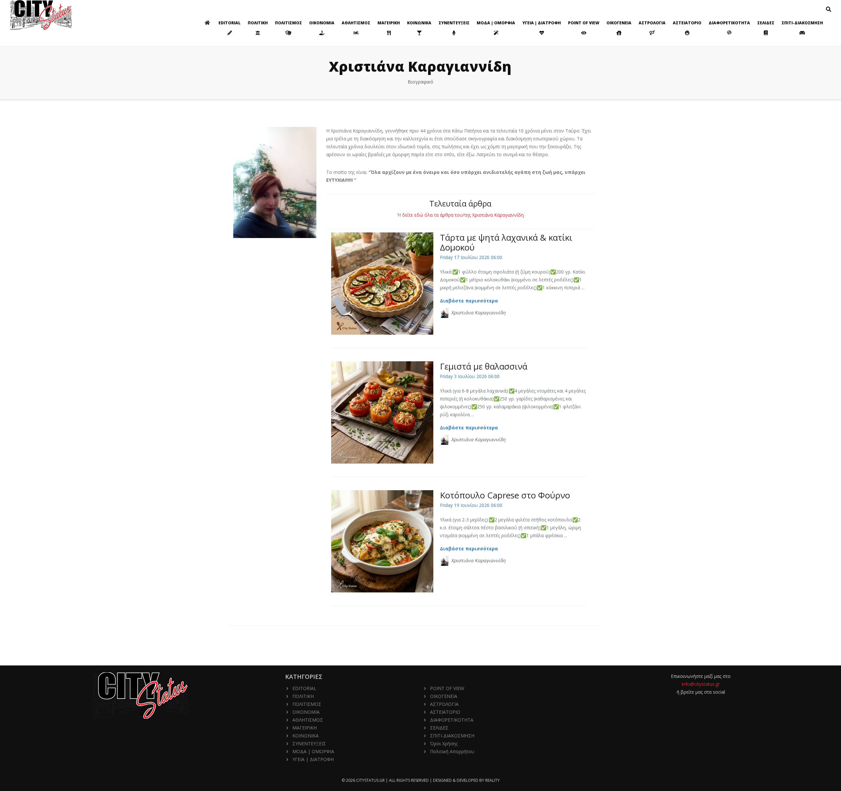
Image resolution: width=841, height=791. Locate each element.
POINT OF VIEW (583, 23)
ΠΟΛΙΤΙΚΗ (258, 23)
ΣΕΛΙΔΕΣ (765, 23)
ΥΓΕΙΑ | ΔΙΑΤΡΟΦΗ (541, 23)
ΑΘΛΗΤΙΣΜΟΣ (356, 23)
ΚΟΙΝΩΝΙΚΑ (419, 23)
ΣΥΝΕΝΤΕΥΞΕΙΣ (454, 23)
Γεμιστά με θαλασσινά (483, 366)
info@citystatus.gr (701, 684)
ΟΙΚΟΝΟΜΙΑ (321, 23)
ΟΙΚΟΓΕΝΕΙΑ (618, 23)
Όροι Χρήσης (444, 743)
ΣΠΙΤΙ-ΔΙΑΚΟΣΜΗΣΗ (802, 23)
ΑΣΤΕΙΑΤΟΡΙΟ (687, 23)
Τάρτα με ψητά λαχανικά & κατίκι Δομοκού (506, 242)
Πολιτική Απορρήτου (452, 751)
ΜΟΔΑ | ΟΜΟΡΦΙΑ (496, 23)
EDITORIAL (229, 23)
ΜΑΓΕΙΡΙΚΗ (388, 23)
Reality (492, 780)
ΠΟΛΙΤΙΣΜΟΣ (288, 23)
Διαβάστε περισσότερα (469, 301)
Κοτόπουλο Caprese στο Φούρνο (505, 495)
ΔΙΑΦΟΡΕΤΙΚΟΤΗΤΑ (729, 23)
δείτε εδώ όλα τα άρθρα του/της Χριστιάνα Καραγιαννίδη (463, 215)
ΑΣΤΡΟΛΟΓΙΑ (652, 23)
